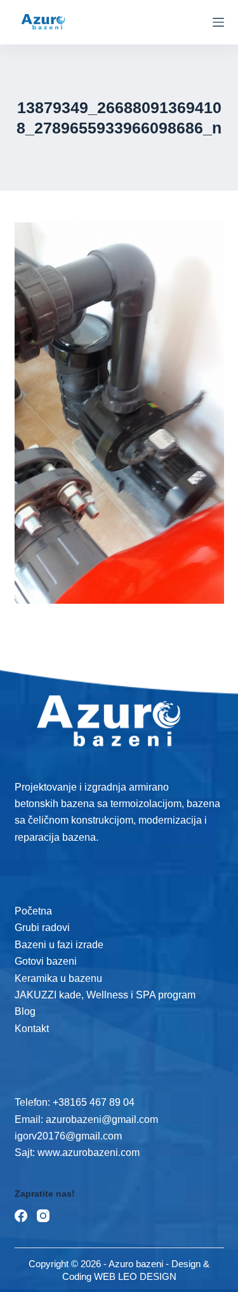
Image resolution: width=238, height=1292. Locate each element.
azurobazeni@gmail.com (102, 1119)
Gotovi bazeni (46, 961)
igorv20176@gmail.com (68, 1136)
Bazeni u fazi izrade (59, 944)
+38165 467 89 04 (94, 1102)
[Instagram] (43, 1215)
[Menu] (218, 22)
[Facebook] (21, 1215)
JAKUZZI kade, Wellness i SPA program (105, 994)
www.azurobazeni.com (87, 1152)
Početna (33, 911)
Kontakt (32, 1028)
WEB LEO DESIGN (135, 1276)
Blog (25, 1011)
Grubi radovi (42, 927)
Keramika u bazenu (58, 978)
